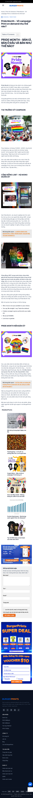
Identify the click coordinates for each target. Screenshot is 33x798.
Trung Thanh (13, 17)
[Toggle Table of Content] (17, 34)
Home (3, 11)
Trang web (6, 602)
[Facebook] (3, 710)
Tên (4, 588)
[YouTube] (14, 710)
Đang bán (7, 679)
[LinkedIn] (11, 710)
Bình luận (6, 575)
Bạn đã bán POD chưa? (9, 676)
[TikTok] (18, 710)
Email (5, 595)
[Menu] (3, 5)
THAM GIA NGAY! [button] (12, 560)
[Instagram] (7, 710)
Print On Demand (11, 11)
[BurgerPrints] (16, 6)
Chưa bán (20, 679)
